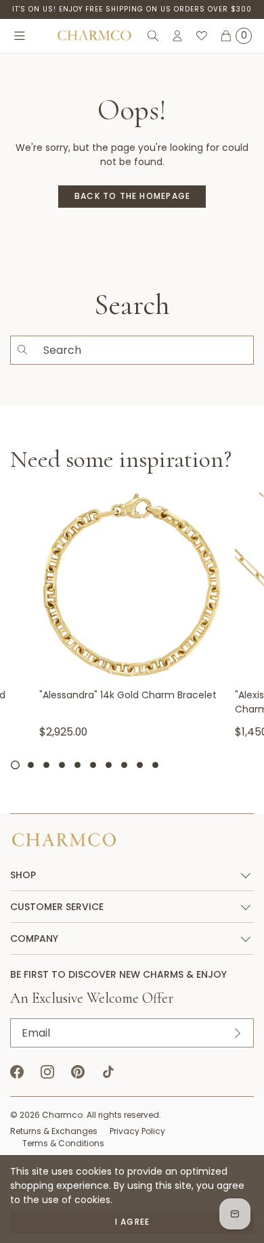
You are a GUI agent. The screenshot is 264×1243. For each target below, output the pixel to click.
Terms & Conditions (63, 1143)
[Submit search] (22, 350)
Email (36, 1033)
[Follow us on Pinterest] (78, 1072)
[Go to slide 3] (46, 765)
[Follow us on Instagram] (47, 1072)
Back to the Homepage (132, 196)
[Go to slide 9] (140, 765)
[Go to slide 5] (77, 765)
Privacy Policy (137, 1131)
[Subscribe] (237, 1033)
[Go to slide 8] (124, 765)
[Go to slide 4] (62, 765)
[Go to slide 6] (93, 765)
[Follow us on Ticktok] (108, 1072)
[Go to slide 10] (155, 765)
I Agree (132, 1221)
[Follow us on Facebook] (17, 1072)
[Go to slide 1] (15, 765)
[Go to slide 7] (108, 765)
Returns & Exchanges (53, 1131)
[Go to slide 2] (31, 765)
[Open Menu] (19, 36)
